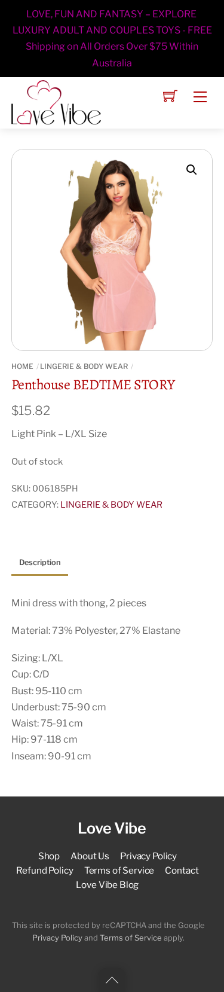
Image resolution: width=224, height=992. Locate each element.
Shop (49, 856)
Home (22, 366)
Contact (181, 870)
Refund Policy (44, 870)
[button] (191, 170)
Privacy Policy (148, 856)
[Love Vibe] (56, 101)
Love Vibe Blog (107, 884)
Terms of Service (119, 870)
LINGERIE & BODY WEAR (84, 366)
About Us (89, 856)
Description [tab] (40, 562)
